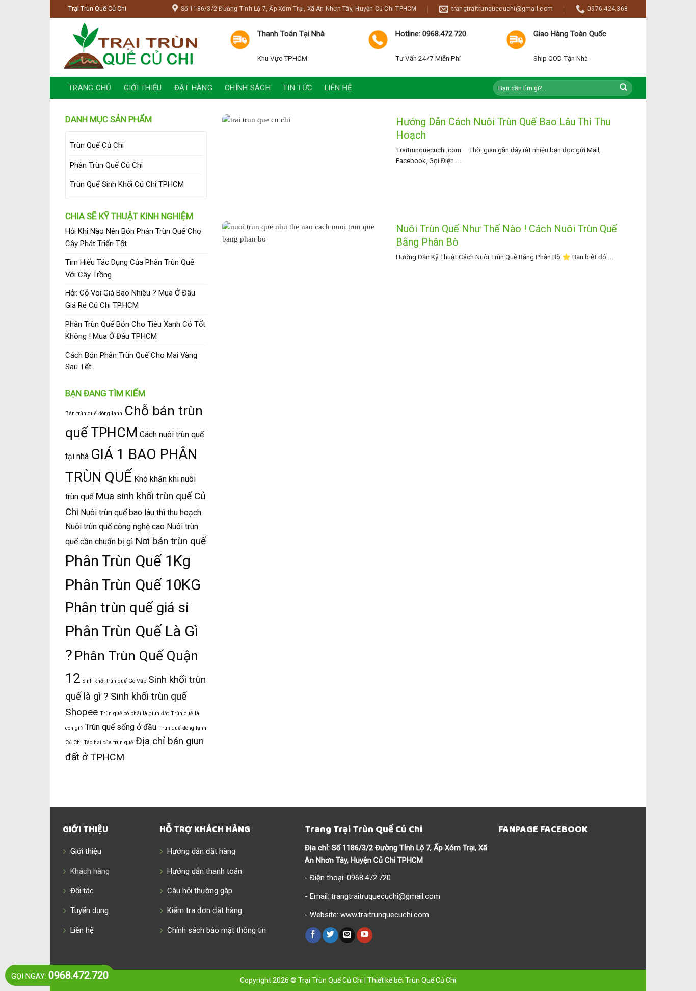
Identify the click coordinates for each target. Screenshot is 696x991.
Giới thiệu (143, 87)
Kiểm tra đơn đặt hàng (204, 910)
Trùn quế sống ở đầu (120, 727)
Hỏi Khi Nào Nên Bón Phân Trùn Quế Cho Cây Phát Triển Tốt (133, 237)
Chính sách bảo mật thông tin (216, 930)
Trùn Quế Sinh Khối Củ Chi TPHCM (127, 184)
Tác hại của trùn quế (108, 742)
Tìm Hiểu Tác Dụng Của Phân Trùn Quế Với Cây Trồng (129, 268)
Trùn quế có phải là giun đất (134, 713)
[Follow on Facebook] (313, 935)
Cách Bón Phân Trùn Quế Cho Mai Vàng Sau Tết (131, 361)
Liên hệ (338, 87)
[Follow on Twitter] (330, 935)
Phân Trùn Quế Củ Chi (106, 165)
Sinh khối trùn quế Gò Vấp (114, 681)
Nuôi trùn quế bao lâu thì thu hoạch (141, 512)
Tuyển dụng (89, 910)
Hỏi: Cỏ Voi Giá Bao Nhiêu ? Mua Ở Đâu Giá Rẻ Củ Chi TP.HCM (130, 299)
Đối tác (82, 890)
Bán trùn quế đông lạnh (93, 413)
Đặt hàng (193, 87)
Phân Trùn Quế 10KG (133, 585)
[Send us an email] (347, 935)
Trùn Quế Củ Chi (97, 145)
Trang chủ (90, 87)
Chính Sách (248, 87)
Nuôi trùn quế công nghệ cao (115, 526)
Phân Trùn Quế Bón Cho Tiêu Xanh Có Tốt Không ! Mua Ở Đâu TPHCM (135, 330)
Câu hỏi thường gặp (199, 890)
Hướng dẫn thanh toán (204, 871)
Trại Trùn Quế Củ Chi (330, 980)
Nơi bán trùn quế (170, 541)
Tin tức (297, 87)
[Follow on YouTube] (364, 935)
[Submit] (623, 88)
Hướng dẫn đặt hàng (201, 851)
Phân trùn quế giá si (127, 607)
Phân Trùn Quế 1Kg (128, 561)
